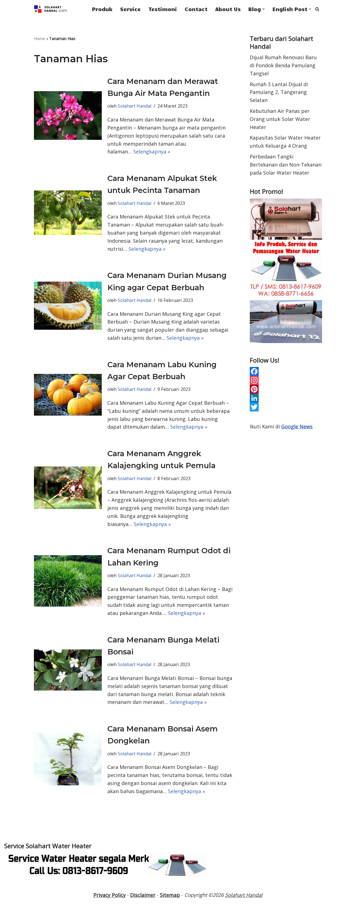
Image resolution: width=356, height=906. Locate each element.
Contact (196, 9)
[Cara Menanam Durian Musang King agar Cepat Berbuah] (68, 306)
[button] (263, 9)
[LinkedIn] (286, 398)
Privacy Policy (109, 895)
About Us (228, 9)
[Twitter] (286, 407)
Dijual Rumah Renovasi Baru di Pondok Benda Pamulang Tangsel (283, 65)
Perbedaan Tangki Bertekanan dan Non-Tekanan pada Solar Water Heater (286, 164)
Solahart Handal (134, 106)
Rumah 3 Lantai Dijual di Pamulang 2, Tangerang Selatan (279, 92)
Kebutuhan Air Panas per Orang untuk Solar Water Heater (280, 119)
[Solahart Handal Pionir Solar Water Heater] (50, 9)
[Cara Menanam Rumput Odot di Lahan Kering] (68, 581)
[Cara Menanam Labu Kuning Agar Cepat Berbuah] (68, 395)
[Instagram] (286, 380)
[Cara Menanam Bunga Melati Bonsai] (68, 670)
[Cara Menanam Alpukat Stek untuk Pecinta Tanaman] (68, 212)
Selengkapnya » (151, 151)
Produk (102, 9)
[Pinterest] (286, 389)
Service (130, 9)
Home (39, 38)
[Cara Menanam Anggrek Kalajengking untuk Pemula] (68, 487)
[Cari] (317, 9)
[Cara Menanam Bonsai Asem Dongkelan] (68, 759)
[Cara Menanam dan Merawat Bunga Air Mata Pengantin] (68, 115)
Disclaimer (142, 895)
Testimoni (163, 9)
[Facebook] (286, 371)
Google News (297, 426)
